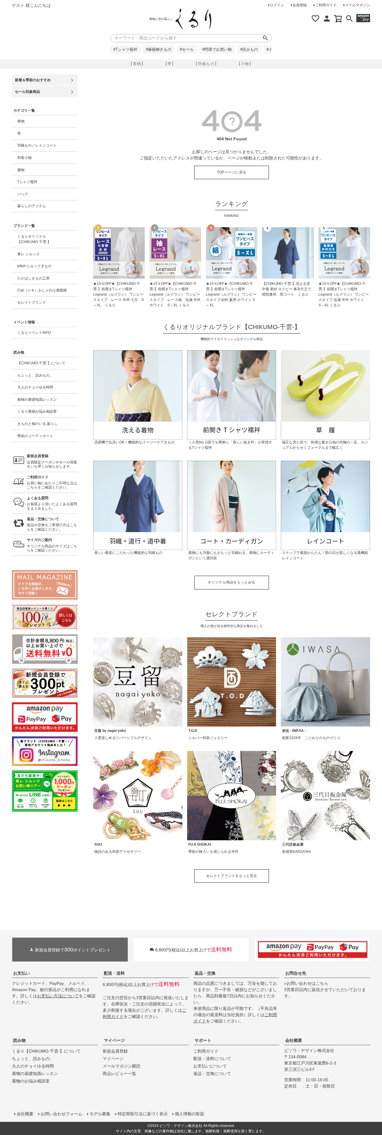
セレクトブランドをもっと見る (231, 876)
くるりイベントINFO (34, 333)
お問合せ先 (295, 973)
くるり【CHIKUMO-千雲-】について (46, 1051)
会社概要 (293, 1040)
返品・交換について (212, 1073)
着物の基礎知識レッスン (37, 399)
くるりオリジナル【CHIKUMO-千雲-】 (34, 239)
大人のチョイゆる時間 (35, 387)
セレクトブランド (31, 302)
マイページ (114, 1040)
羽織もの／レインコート (37, 145)
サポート (203, 1040)
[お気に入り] (315, 18)
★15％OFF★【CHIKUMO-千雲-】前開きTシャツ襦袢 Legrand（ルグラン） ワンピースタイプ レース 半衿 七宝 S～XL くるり (118, 294)
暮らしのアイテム (31, 206)
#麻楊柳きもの (158, 49)
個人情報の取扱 (189, 1113)
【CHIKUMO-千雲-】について (41, 363)
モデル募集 (100, 1113)
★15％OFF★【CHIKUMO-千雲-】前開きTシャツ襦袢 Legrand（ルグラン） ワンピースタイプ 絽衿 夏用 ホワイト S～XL (231, 294)
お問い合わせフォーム (61, 1113)
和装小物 (24, 158)
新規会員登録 (115, 1051)
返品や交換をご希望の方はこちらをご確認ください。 (52, 524)
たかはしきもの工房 (33, 278)
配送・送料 (114, 973)
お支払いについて (210, 1066)
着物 (20, 121)
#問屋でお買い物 (217, 49)
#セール (187, 49)
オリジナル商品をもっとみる (231, 582)
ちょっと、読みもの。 (35, 375)
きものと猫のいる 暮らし (37, 424)
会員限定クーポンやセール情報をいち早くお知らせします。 (52, 461)
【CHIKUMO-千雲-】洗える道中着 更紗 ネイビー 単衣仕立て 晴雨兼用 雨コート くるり (288, 289)
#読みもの (249, 49)
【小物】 (245, 64)
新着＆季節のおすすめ (33, 80)
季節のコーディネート (35, 436)
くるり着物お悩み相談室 (37, 411)
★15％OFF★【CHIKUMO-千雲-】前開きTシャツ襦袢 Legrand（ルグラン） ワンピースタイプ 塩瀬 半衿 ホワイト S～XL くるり (343, 294)
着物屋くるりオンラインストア (193, 19)
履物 (20, 170)
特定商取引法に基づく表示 (143, 1113)
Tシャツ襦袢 (27, 182)
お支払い (21, 973)
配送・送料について (212, 1058)
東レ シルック (28, 254)
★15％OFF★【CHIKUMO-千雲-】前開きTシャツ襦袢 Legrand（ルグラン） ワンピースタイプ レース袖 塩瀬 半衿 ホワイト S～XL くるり (175, 294)
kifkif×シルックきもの (34, 266)
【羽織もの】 (206, 64)
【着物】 (137, 64)
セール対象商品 (27, 92)
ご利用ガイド (326, 5)
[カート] (338, 18)
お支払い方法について (58, 995)
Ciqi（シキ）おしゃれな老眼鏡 (42, 290)
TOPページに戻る (231, 172)
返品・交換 (205, 973)
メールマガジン (357, 5)
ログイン (277, 5)
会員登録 (299, 5)
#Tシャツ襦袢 (125, 49)
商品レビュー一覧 (119, 1073)
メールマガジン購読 (121, 1066)
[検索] (349, 18)
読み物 (19, 1040)
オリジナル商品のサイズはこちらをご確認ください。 (52, 545)
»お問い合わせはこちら (306, 983)
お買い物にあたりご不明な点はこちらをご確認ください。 (52, 482)
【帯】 (169, 64)
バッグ (22, 194)
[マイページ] (326, 18)
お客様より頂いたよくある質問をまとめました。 (52, 503)
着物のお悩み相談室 (31, 1081)
